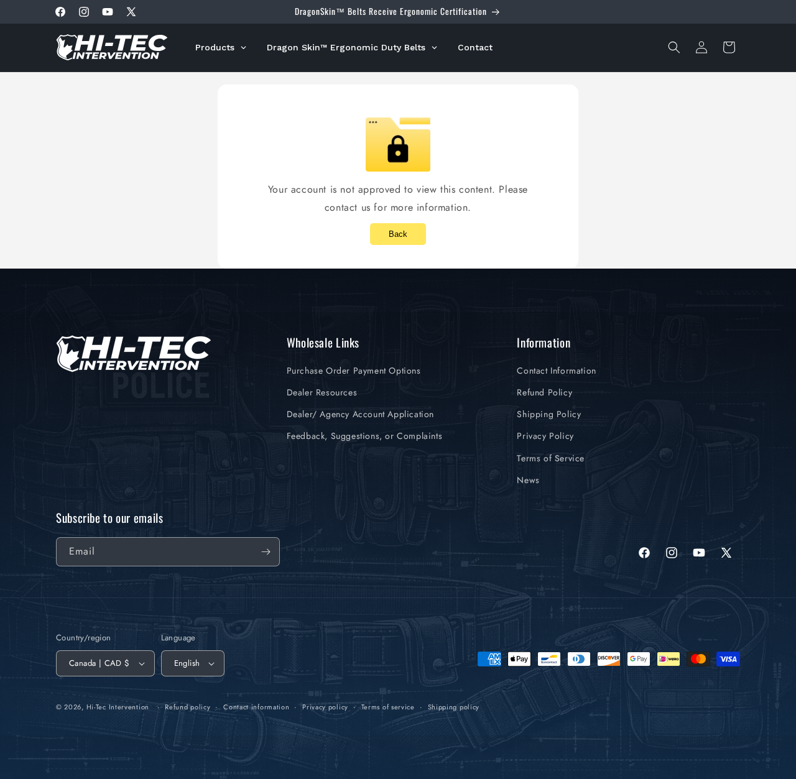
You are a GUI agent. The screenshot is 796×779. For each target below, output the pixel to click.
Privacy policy (325, 707)
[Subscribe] (265, 551)
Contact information (256, 707)
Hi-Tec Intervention (117, 707)
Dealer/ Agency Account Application (360, 414)
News (528, 480)
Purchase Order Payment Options (354, 370)
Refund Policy (544, 392)
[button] (674, 47)
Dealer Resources (322, 392)
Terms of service (388, 707)
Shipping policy (454, 707)
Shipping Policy (549, 414)
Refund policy (187, 707)
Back (398, 234)
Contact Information (556, 370)
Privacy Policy (545, 436)
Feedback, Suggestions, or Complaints (365, 436)
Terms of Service (551, 458)
